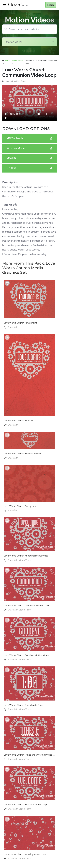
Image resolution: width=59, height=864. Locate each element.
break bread (46, 236)
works (21, 249)
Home (7, 60)
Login (50, 4)
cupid (13, 249)
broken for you (11, 245)
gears (25, 254)
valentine (19, 227)
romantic (47, 222)
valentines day (38, 254)
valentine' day (34, 227)
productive (49, 231)
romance (49, 218)
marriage (37, 218)
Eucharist (38, 245)
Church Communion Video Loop (21, 213)
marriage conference (14, 231)
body (13, 218)
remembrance (22, 240)
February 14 (35, 231)
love (4, 209)
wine (28, 218)
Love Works (32, 249)
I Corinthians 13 (11, 254)
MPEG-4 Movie (15, 138)
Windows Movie (16, 148)
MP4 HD (11, 158)
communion (48, 213)
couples (12, 209)
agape (5, 222)
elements (26, 245)
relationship (18, 222)
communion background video (20, 236)
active (48, 245)
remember (38, 240)
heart (5, 249)
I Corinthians (33, 222)
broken (50, 240)
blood (21, 218)
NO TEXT (11, 168)
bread (5, 218)
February (7, 227)
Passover (7, 240)
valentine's (49, 227)
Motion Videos (17, 60)
